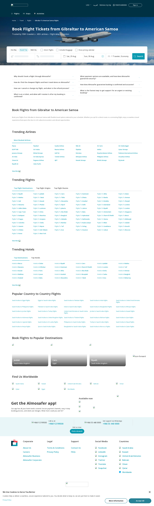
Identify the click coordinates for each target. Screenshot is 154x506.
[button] (13, 50)
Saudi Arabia (127, 448)
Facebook (102, 448)
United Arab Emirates (131, 456)
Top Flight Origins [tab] (43, 188)
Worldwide (127, 472)
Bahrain (125, 460)
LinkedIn (102, 452)
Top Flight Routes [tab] (61, 188)
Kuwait (125, 452)
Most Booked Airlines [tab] (22, 140)
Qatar (125, 468)
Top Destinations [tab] (21, 258)
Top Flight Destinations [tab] (23, 188)
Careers (26, 452)
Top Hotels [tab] (35, 258)
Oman (125, 464)
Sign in (135, 5)
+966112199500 (56, 423)
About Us (27, 448)
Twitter (101, 460)
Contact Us (76, 448)
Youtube (102, 464)
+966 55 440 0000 (111, 423)
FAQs (73, 452)
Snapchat (102, 468)
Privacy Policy (53, 452)
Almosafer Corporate (32, 460)
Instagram (102, 456)
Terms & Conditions (55, 448)
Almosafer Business (31, 456)
